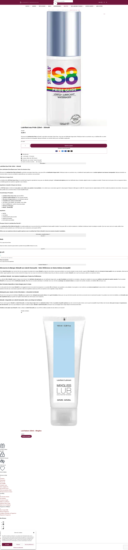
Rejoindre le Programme (5, 515)
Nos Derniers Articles (4, 496)
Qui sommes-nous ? (4, 488)
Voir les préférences (29, 544)
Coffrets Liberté (89, 6)
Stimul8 (22, 130)
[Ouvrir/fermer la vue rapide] (73, 312)
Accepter (7, 544)
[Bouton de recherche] (55, 3)
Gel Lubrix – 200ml (79, 373)
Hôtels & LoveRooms (4, 501)
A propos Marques (42, 264)
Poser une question (4, 259)
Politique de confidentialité (18, 547)
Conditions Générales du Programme (8, 513)
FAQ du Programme (4, 511)
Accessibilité (2, 483)
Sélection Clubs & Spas (5, 503)
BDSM (49, 6)
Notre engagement (4, 486)
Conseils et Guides (4, 500)
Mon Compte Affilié (4, 510)
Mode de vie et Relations (5, 505)
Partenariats (2, 480)
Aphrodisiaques (57, 6)
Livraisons (2, 478)
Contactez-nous (3, 485)
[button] (33, 532)
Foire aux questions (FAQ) (5, 490)
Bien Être (66, 6)
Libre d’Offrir (99, 6)
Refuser (18, 544)
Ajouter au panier (69, 145)
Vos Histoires (3, 498)
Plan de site (2, 481)
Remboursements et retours (6, 491)
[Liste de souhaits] (104, 2)
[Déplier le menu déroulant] (30, 6)
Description (42, 163)
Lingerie (34, 6)
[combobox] (63, 1)
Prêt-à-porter (42, 6)
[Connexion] (106, 2)
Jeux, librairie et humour (76, 6)
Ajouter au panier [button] (78, 378)
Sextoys (27, 6)
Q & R (42, 248)
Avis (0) (42, 235)
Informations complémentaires (42, 234)
